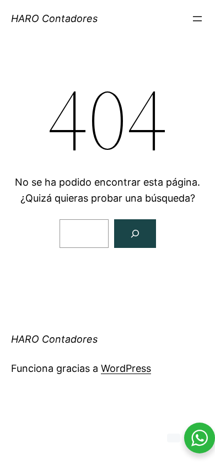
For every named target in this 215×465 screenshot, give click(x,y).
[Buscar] (135, 233)
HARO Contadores (54, 18)
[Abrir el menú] (197, 18)
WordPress (126, 368)
